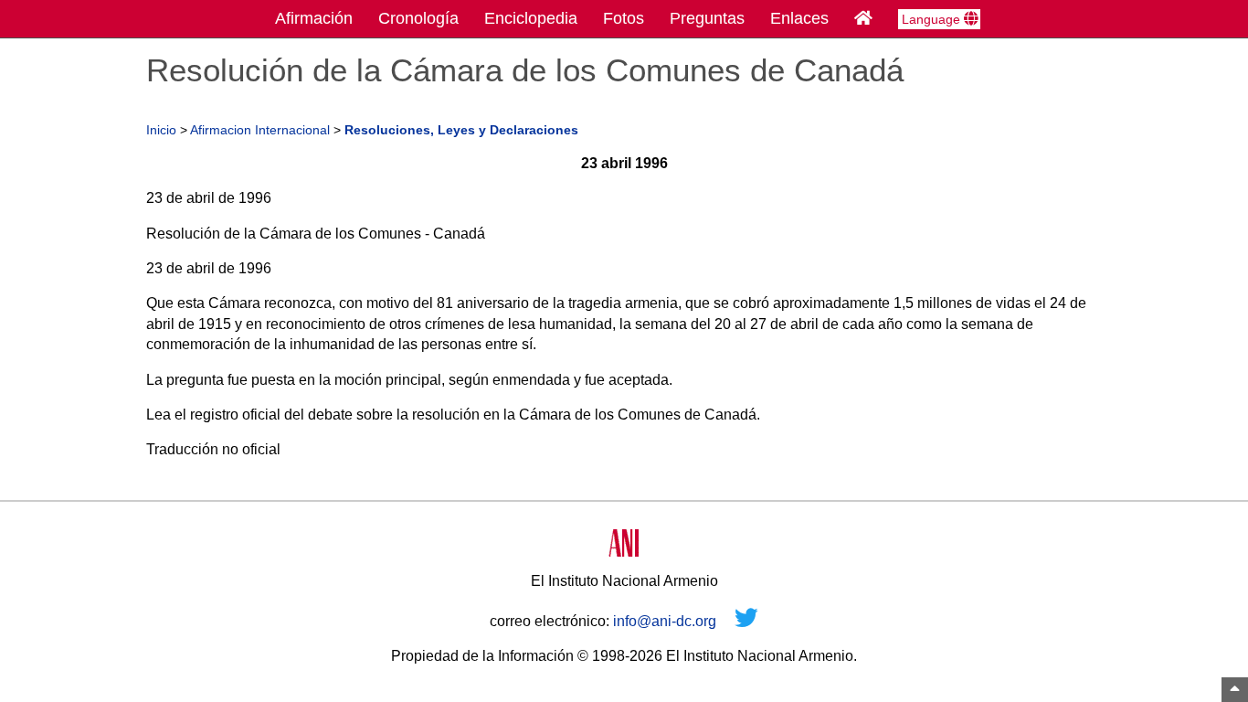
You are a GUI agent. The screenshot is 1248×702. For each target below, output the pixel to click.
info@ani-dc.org (664, 621)
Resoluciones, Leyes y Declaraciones (461, 130)
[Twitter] (746, 621)
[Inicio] (863, 18)
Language (933, 19)
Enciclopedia (530, 18)
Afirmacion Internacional (260, 130)
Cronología (418, 18)
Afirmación (314, 18)
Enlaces (799, 18)
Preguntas (707, 18)
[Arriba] (1235, 689)
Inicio (161, 130)
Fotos (623, 18)
